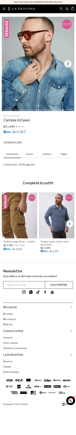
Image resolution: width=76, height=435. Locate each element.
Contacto (8, 337)
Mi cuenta (8, 314)
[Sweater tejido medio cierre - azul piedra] (56, 215)
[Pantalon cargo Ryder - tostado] (19, 215)
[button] (68, 64)
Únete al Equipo (11, 372)
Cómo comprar (10, 343)
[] (38, 292)
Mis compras (9, 319)
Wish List (8, 324)
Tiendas (7, 366)
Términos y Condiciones (15, 348)
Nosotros (7, 361)
